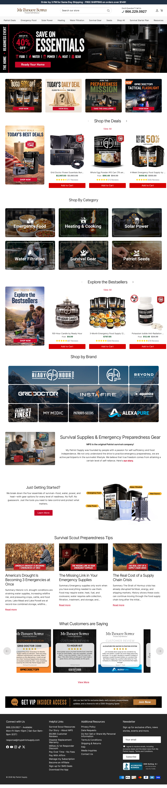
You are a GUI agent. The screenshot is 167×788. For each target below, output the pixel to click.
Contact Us (87, 754)
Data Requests (88, 730)
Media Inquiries (89, 750)
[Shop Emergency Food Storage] (30, 222)
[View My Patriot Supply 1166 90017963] (141, 769)
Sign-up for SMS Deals (60, 766)
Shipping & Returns (91, 743)
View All (107, 128)
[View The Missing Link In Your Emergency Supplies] (83, 557)
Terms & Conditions (91, 740)
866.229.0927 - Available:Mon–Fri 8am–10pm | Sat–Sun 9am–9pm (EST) (24, 731)
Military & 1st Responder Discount (61, 747)
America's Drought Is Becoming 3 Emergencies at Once (27, 579)
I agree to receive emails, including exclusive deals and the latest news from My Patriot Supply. (140, 748)
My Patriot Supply (20, 777)
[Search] (108, 10)
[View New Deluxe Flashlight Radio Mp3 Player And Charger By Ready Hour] (70, 651)
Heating (61, 20)
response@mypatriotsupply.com (23, 740)
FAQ (83, 747)
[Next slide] (160, 651)
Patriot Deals (10, 20)
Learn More (43, 512)
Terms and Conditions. (144, 751)
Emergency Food (28, 20)
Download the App (58, 769)
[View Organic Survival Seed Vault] (115, 651)
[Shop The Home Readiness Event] (83, 48)
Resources (158, 20)
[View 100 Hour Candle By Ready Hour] (25, 651)
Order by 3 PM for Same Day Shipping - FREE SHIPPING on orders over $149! (83, 2)
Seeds (109, 20)
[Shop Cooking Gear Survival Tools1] (83, 222)
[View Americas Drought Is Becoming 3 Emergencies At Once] (29, 557)
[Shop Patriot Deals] (24, 155)
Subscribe (131, 756)
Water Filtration (77, 20)
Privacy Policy (88, 726)
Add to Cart (67, 185)
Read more (11, 609)
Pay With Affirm (57, 755)
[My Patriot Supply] (32, 10)
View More (83, 682)
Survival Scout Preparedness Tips (83, 537)
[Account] (157, 10)
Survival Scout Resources (62, 726)
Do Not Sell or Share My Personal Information (98, 735)
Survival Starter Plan (139, 20)
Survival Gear (95, 20)
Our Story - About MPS (61, 730)
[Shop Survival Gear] (83, 255)
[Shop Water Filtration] (30, 255)
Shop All (121, 20)
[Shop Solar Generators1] (137, 222)
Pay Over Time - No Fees (62, 752)
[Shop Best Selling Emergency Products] (24, 316)
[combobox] (86, 10)
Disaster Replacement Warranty (60, 741)
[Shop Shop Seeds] (137, 255)
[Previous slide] (7, 651)
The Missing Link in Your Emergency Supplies (78, 577)
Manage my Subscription (62, 759)
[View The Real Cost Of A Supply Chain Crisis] (137, 557)
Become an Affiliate (59, 762)
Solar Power (47, 20)
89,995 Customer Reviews (58, 735)
